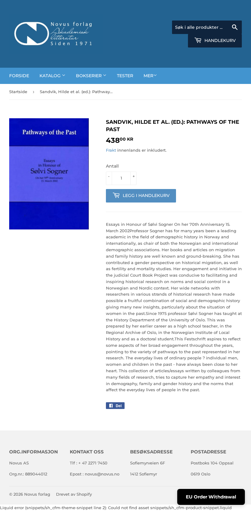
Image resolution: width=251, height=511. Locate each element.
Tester (125, 75)
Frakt (111, 150)
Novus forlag (37, 494)
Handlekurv (219, 40)
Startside (18, 91)
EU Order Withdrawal (211, 497)
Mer (148, 75)
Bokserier (89, 75)
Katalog (50, 75)
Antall (112, 166)
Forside (19, 75)
